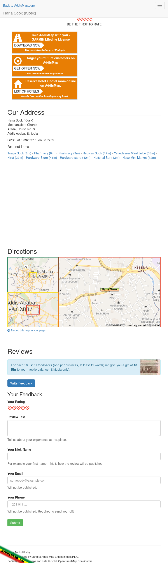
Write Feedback (21, 383)
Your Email (15, 473)
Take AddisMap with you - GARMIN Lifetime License (50, 37)
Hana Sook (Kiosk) (19, 13)
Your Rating (16, 401)
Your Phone (16, 497)
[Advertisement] (84, 201)
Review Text (16, 417)
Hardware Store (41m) (42, 157)
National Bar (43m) (107, 157)
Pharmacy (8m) (45, 153)
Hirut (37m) (15, 157)
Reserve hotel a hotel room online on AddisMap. (50, 83)
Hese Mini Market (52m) (139, 157)
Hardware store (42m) (75, 157)
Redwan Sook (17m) (97, 153)
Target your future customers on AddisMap (50, 60)
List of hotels (26, 91)
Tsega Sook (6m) (19, 153)
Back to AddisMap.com (19, 5)
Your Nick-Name (19, 449)
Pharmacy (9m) (69, 153)
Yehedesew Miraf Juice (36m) (135, 153)
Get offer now (27, 68)
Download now (27, 45)
